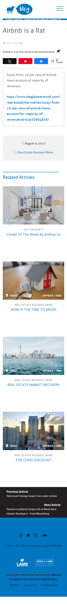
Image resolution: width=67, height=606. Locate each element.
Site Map (14, 585)
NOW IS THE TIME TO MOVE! (33, 280)
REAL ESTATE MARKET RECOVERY (33, 356)
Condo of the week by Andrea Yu (33, 205)
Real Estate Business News (35, 152)
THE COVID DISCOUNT (33, 431)
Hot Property (33, 229)
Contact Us (30, 585)
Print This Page (14, 43)
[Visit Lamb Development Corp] (22, 566)
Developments (49, 585)
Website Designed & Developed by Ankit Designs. (35, 576)
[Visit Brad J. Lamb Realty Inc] (44, 566)
